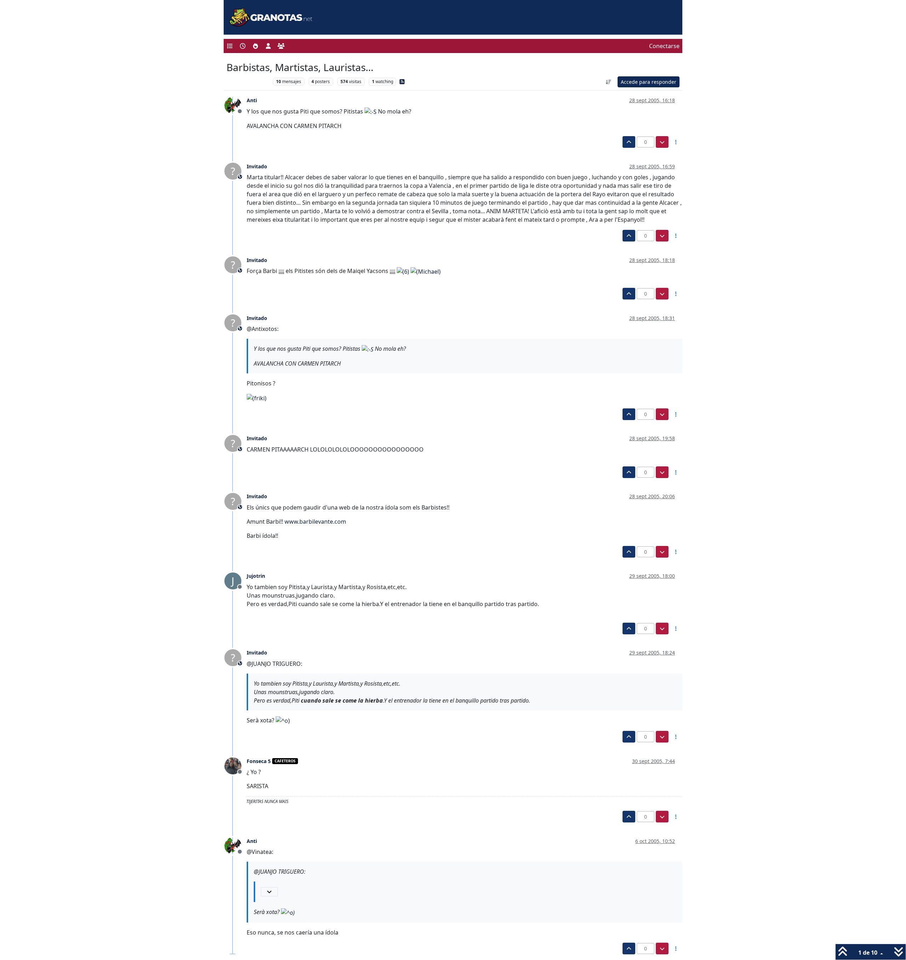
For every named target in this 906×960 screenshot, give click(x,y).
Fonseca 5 (259, 761)
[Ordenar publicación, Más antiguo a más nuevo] (608, 81)
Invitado (257, 166)
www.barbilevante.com (315, 521)
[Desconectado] (235, 105)
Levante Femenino (248, 81)
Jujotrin (256, 575)
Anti (252, 100)
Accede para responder (648, 81)
